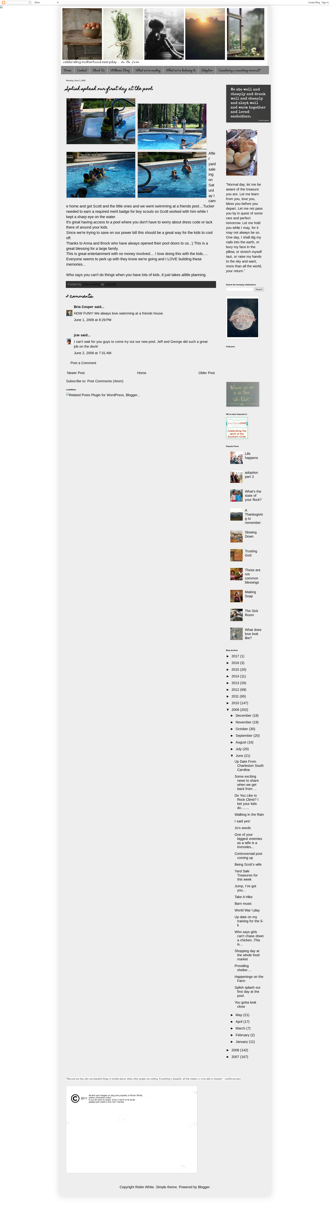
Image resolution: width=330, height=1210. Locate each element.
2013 (236, 683)
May (239, 1015)
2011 (236, 696)
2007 (236, 1057)
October (242, 729)
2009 (236, 710)
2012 (236, 689)
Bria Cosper (83, 307)
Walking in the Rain (249, 814)
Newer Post (76, 373)
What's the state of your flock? (253, 496)
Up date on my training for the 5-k (249, 921)
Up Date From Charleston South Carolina (249, 766)
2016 (236, 663)
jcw (77, 335)
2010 (236, 703)
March (241, 1028)
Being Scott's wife (248, 864)
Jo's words (243, 828)
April (239, 1021)
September (245, 735)
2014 (236, 676)
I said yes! (242, 821)
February (243, 1035)
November (244, 722)
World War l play (247, 910)
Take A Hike (243, 897)
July (239, 749)
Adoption (207, 70)
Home (67, 70)
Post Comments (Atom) (105, 381)
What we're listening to (181, 70)
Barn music (243, 903)
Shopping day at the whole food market (247, 955)
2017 (236, 656)
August (241, 742)
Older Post (207, 373)
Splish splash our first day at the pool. (248, 992)
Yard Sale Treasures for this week (246, 875)
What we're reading (147, 70)
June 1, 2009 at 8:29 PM (92, 320)
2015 (236, 669)
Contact (82, 70)
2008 (236, 1050)
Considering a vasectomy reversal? (239, 70)
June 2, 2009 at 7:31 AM (92, 353)
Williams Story (120, 70)
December (244, 715)
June (240, 756)
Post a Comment (83, 363)
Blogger (204, 1187)
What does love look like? (253, 634)
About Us (98, 70)
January (242, 1042)
